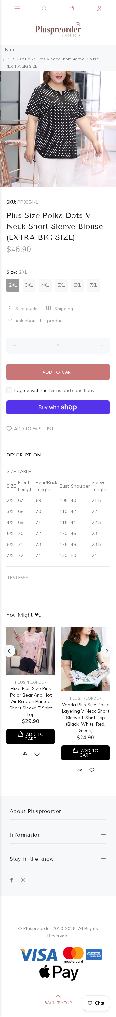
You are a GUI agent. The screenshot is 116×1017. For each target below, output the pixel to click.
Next (110, 129)
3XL (29, 285)
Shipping (63, 308)
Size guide (26, 308)
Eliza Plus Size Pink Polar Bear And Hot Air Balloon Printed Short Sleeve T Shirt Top (30, 701)
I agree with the (55, 390)
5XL (61, 285)
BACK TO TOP (58, 1002)
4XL (45, 285)
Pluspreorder (30, 682)
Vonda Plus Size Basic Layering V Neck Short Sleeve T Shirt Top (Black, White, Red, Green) (85, 717)
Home (9, 49)
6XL (77, 285)
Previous (6, 129)
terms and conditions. (72, 390)
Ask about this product (39, 321)
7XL (93, 285)
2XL (13, 285)
